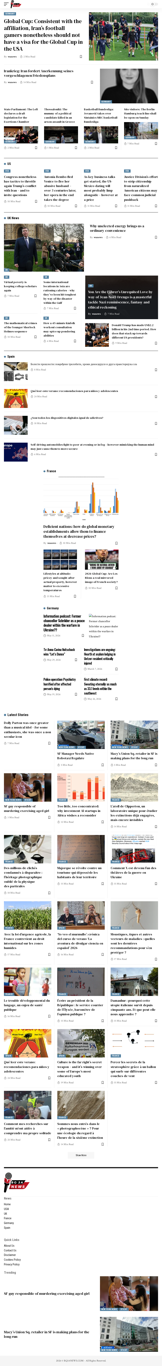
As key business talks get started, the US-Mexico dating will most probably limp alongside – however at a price (101, 188)
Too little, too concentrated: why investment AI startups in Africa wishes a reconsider (78, 810)
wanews (12, 56)
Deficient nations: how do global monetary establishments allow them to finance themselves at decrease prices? (78, 531)
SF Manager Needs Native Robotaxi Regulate (75, 755)
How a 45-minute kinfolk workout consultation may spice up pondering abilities (59, 329)
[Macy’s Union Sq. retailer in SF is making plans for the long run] (134, 735)
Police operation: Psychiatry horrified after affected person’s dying (59, 684)
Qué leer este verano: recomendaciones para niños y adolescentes (74, 391)
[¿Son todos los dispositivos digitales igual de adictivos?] (16, 425)
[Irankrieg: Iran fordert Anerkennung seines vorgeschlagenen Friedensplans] (129, 86)
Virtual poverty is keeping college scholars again (20, 286)
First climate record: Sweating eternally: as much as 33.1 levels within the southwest (100, 686)
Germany (10, 14)
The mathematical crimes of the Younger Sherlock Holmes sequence (20, 327)
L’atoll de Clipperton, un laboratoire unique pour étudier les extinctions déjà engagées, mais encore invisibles (134, 813)
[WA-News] (16, 4)
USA (7, 171)
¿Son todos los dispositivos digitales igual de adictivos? (67, 418)
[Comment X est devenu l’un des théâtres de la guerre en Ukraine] (134, 849)
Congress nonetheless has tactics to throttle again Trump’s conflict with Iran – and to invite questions (20, 186)
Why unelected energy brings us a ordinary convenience (117, 228)
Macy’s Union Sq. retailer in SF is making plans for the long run (134, 755)
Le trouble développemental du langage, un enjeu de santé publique (27, 1005)
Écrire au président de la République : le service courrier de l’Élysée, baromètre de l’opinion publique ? (80, 1007)
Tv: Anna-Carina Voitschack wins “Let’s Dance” (59, 651)
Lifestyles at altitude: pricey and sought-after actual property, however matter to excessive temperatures (60, 582)
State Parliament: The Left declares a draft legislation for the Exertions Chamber (21, 115)
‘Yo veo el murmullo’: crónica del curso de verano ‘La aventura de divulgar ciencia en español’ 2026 (80, 941)
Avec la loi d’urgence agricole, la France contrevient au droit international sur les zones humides (27, 941)
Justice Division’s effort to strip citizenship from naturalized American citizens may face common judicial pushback (141, 188)
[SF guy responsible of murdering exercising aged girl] (27, 787)
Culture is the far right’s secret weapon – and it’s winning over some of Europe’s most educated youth (79, 1069)
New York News (66, 747)
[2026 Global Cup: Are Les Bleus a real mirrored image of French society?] (102, 560)
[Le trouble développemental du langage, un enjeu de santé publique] (27, 982)
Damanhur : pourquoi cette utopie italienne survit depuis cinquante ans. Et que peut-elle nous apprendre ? (133, 1007)
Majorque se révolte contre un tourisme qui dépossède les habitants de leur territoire (79, 872)
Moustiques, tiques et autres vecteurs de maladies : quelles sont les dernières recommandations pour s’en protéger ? (133, 943)
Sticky (81, 747)
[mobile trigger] (7, 4)
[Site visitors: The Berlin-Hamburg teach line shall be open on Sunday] (141, 130)
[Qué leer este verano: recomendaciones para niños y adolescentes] (16, 398)
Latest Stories (18, 715)
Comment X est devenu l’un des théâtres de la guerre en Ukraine (133, 872)
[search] (144, 4)
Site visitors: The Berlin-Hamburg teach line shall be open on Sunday (140, 113)
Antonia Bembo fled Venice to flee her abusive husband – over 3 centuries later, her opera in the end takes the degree (60, 188)
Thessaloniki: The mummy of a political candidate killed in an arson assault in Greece (59, 115)
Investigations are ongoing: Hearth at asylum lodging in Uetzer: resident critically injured (99, 656)
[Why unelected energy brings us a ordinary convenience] (44, 248)
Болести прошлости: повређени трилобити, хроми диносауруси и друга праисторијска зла (84, 364)
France (62, 800)
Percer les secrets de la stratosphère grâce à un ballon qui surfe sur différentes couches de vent (133, 1069)
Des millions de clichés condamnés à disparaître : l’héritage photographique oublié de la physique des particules (23, 877)
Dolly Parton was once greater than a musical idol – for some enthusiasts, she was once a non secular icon (27, 730)
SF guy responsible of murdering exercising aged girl (26, 808)
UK (6, 270)
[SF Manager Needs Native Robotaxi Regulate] (81, 735)
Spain (11, 356)
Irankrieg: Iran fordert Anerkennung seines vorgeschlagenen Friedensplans (38, 73)
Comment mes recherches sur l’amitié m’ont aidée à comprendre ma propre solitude (27, 1128)
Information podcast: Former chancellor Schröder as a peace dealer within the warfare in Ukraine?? (64, 622)
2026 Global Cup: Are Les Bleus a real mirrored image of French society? (101, 578)
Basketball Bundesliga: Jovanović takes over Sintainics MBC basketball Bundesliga (100, 115)
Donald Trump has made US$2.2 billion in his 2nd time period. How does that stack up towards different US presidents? (134, 331)
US (9, 164)
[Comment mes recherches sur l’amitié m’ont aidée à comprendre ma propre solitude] (27, 1105)
